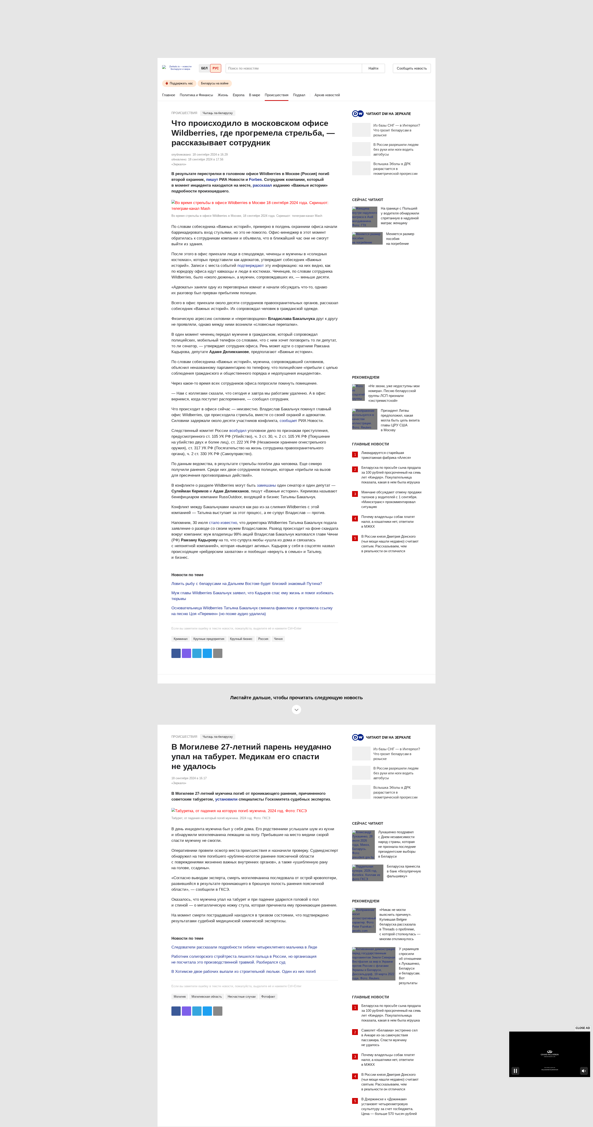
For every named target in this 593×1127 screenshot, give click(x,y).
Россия (263, 639)
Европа (238, 95)
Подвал (299, 95)
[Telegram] (197, 653)
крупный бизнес (241, 639)
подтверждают (250, 265)
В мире (254, 95)
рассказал (262, 185)
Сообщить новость (412, 68)
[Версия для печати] (217, 653)
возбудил (237, 430)
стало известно (223, 522)
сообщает (288, 420)
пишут (212, 179)
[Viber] (186, 653)
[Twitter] (207, 653)
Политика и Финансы (196, 95)
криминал (181, 639)
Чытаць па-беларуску (218, 113)
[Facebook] (176, 653)
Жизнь (223, 95)
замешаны (266, 485)
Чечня (278, 639)
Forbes (255, 179)
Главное (168, 95)
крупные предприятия (208, 639)
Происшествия (276, 95)
